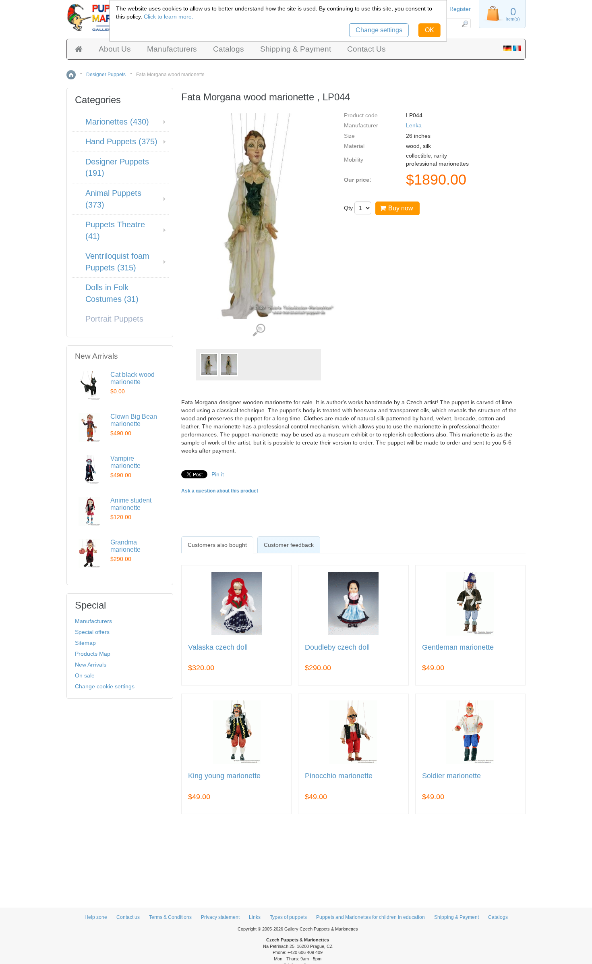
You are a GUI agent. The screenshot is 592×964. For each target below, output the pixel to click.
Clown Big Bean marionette (133, 420)
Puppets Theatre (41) (115, 230)
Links (255, 917)
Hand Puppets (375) (121, 141)
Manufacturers (172, 49)
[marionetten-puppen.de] (507, 49)
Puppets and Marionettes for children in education (370, 917)
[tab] (217, 544)
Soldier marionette (451, 776)
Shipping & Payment (295, 49)
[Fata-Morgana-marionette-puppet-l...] (209, 364)
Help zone (96, 917)
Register (460, 9)
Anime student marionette (130, 504)
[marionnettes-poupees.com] (517, 49)
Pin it (217, 474)
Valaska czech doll (218, 647)
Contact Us (366, 49)
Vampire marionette (125, 462)
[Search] (464, 23)
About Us (115, 49)
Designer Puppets (106, 74)
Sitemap (85, 643)
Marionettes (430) (117, 121)
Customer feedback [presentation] (289, 545)
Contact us (128, 917)
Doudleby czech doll (337, 647)
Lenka (414, 125)
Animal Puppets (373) (113, 199)
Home (71, 74)
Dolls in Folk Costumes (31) (112, 293)
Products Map (92, 653)
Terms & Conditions (170, 917)
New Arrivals (90, 664)
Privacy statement (220, 917)
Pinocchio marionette (339, 776)
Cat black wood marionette (132, 378)
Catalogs (228, 49)
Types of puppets (288, 917)
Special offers (92, 632)
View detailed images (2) (259, 330)
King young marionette (224, 776)
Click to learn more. (168, 16)
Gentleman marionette (458, 647)
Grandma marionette (125, 546)
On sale (85, 675)
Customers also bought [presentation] (217, 545)
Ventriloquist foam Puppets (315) (117, 261)
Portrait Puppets (114, 318)
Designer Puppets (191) (117, 167)
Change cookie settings (105, 686)
